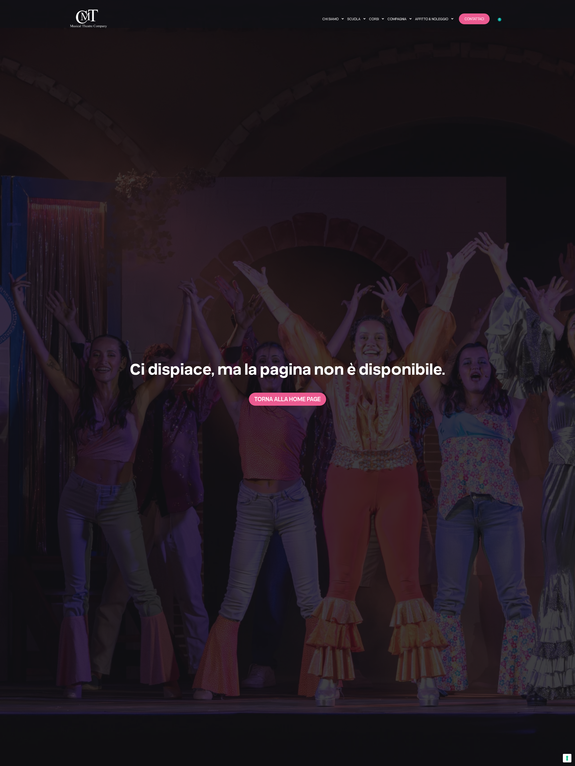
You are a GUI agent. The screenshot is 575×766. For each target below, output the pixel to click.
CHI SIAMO (330, 19)
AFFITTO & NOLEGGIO (431, 19)
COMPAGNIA (397, 19)
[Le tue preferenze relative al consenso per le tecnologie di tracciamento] (567, 758)
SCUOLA (353, 19)
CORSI (374, 19)
